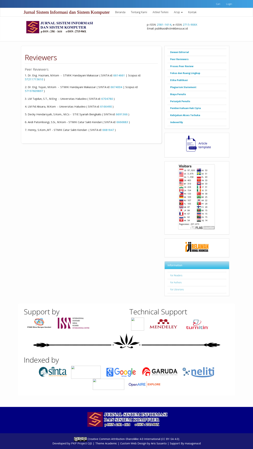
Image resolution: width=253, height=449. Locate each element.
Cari (218, 4)
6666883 (122, 122)
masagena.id (193, 443)
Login (229, 4)
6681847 (108, 130)
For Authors (176, 282)
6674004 (116, 87)
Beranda (120, 12)
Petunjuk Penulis (180, 101)
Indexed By (176, 122)
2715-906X (190, 24)
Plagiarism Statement (183, 87)
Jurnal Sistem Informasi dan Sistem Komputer (67, 12)
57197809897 (34, 91)
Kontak (192, 12)
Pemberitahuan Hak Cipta (185, 108)
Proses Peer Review (181, 66)
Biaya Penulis (178, 94)
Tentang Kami (139, 12)
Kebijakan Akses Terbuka (185, 115)
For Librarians (177, 289)
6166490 (106, 106)
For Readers (176, 275)
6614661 (119, 75)
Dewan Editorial (179, 52)
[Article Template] (197, 144)
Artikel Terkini (160, 12)
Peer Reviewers (179, 59)
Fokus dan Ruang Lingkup (185, 73)
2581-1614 (164, 24)
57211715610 (34, 79)
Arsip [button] (177, 12)
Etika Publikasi (179, 80)
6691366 (122, 114)
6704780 (107, 98)
